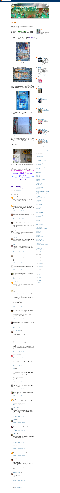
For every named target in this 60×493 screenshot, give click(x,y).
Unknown (14, 196)
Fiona (14, 368)
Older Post (33, 485)
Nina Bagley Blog (39, 221)
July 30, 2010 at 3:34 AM (18, 388)
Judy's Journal (40, 108)
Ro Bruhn (14, 244)
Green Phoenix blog (39, 187)
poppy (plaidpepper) (39, 224)
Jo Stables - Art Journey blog (41, 197)
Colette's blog (38, 172)
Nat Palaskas (15, 281)
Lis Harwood (15, 221)
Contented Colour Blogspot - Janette (42, 173)
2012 (38, 257)
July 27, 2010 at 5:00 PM (18, 278)
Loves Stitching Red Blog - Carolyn (42, 211)
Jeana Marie (15, 254)
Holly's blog (38, 189)
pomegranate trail (41, 57)
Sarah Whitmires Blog (39, 236)
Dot (30, 66)
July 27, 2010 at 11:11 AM (18, 228)
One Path (43, 58)
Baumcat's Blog (38, 164)
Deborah (14, 419)
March (40, 277)
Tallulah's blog (38, 243)
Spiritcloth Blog (39, 239)
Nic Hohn (14, 383)
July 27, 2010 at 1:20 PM (18, 242)
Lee (13, 271)
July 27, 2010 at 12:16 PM (18, 235)
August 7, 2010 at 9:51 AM (19, 480)
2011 (38, 259)
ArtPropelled (15, 237)
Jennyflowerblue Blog (39, 195)
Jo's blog (37, 199)
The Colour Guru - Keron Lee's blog (42, 244)
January (40, 280)
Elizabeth (14, 308)
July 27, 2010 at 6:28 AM (18, 202)
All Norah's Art (38, 155)
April (39, 275)
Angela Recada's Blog (39, 156)
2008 (38, 283)
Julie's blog (38, 203)
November (40, 263)
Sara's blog (38, 235)
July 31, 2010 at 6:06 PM (18, 404)
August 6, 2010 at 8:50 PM (19, 469)
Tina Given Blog (39, 248)
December (40, 261)
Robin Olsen (15, 451)
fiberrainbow (40, 98)
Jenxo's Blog (38, 196)
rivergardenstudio (16, 425)
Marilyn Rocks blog (39, 215)
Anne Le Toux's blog (39, 157)
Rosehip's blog (38, 231)
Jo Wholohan (15, 264)
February (40, 278)
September (40, 266)
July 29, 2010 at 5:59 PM (18, 381)
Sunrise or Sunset (44, 120)
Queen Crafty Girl (39, 227)
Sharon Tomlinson (16, 212)
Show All (48, 150)
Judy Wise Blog (38, 200)
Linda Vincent (15, 407)
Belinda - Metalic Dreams (40, 165)
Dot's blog (38, 180)
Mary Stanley (15, 390)
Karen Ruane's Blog (39, 204)
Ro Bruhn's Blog (39, 229)
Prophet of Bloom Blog (40, 225)
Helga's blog (38, 188)
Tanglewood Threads (41, 129)
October (40, 265)
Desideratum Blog (39, 177)
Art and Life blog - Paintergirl (41, 160)
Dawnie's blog (38, 175)
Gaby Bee (15, 433)
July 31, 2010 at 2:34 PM (18, 395)
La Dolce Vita (40, 88)
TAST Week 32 (40, 68)
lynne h (14, 289)
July (39, 269)
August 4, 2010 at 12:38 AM (19, 442)
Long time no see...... (41, 270)
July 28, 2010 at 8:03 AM (18, 337)
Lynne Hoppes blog (39, 212)
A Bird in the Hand (41, 119)
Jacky (43, 29)
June (39, 272)
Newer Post (12, 485)
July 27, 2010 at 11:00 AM (18, 218)
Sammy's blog (38, 232)
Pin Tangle (39, 67)
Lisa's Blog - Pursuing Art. (40, 209)
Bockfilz (37, 171)
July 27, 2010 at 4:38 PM (18, 262)
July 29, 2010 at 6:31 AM (18, 365)
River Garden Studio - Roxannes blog (42, 228)
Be (42, 89)
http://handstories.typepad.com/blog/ (42, 193)
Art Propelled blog (39, 161)
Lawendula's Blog (39, 208)
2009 (38, 282)
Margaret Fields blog (39, 213)
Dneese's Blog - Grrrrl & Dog (40, 179)
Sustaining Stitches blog (40, 240)
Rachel (14, 360)
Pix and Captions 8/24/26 (41, 75)
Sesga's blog (38, 237)
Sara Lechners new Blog (40, 233)
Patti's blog (38, 223)
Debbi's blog (38, 176)
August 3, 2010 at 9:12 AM (19, 430)
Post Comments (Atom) (18, 487)
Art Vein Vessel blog (39, 163)
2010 (38, 260)
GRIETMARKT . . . (45, 99)
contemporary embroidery (42, 78)
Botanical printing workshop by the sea (45, 141)
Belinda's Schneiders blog (40, 167)
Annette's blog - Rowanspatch (41, 159)
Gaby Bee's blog (39, 183)
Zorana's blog (38, 251)
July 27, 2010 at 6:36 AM (18, 210)
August (40, 268)
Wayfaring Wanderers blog (40, 249)
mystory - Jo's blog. (39, 219)
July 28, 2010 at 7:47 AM (18, 327)
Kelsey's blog (38, 207)
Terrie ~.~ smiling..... (41, 139)
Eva (14, 230)
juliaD (14, 397)
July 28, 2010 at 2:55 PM (18, 351)
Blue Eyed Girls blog (39, 169)
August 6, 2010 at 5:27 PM (19, 455)
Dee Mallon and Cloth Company (43, 74)
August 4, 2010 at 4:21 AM (19, 448)
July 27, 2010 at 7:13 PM (18, 286)
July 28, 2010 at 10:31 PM (18, 357)
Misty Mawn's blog (39, 217)
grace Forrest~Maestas (16, 330)
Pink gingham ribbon (45, 79)
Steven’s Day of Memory (44, 131)
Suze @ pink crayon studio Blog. (41, 241)
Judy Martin (15, 320)
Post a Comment (13, 483)
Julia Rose (38, 201)
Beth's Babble (38, 168)
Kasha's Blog (38, 205)
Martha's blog (38, 216)
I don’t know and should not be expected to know (45, 110)
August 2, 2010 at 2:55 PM (19, 422)
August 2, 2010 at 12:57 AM (19, 416)
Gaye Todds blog (39, 184)
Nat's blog (38, 220)
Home (23, 485)
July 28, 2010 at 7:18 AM (18, 318)
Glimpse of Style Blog (39, 185)
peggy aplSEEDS (16, 354)
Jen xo (14, 458)
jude (14, 445)
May (39, 274)
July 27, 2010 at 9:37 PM (18, 306)
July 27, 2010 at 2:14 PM (18, 251)
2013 (38, 256)
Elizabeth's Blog (39, 181)
